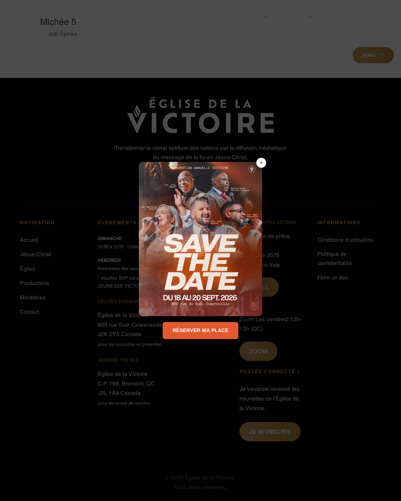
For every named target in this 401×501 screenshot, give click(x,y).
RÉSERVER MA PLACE (201, 330)
